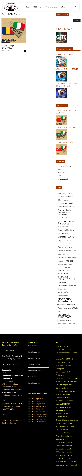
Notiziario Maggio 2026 (37, 406)
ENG (3, 415)
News (59, 176)
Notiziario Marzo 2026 (36, 411)
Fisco (74, 250)
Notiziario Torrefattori (65, 300)
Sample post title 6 (35, 383)
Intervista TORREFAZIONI (66, 278)
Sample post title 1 (35, 352)
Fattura (69, 240)
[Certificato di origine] (68, 61)
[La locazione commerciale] (68, 76)
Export (61, 240)
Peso (58, 311)
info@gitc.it (6, 373)
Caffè (70, 193)
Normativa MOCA (62, 295)
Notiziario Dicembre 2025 (37, 419)
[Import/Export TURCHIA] (68, 149)
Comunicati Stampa (65, 203)
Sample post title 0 (35, 346)
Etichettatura (63, 233)
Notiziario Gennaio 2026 (37, 416)
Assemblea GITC (62, 193)
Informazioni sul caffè (64, 264)
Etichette (61, 237)
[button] (75, 6)
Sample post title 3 (35, 364)
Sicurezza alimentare (64, 316)
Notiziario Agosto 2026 (36, 399)
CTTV (68, 218)
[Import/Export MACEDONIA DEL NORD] (68, 120)
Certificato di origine (65, 54)
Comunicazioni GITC (66, 207)
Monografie (62, 292)
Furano (59, 254)
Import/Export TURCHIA (65, 142)
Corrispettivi (60, 217)
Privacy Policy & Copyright (12, 420)
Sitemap (13, 423)
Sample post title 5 (35, 377)
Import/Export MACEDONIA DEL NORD (66, 112)
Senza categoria (62, 179)
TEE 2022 (71, 323)
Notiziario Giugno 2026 (36, 404)
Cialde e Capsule (62, 200)
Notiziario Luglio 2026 (36, 401)
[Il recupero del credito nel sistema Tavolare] (68, 93)
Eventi (59, 169)
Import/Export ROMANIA (9, 46)
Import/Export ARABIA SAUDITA (68, 127)
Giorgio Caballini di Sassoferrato (67, 257)
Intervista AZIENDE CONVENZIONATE (63, 269)
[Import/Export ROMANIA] (13, 30)
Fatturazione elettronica (64, 244)
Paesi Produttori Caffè (67, 308)
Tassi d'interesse (61, 323)
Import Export (6, 41)
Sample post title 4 (35, 371)
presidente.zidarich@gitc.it (12, 390)
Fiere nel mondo (66, 247)
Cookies (5, 423)
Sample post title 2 (35, 358)
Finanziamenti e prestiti (64, 250)
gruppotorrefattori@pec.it (11, 406)
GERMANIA (66, 254)
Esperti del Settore (65, 230)
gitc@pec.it (6, 404)
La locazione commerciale (67, 69)
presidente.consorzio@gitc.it (12, 395)
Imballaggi (60, 261)
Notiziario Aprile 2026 (36, 409)
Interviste (61, 282)
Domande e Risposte (64, 166)
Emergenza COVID (63, 227)
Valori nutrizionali (62, 327)
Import (69, 261)
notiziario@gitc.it (8, 381)
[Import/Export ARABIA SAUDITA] (68, 135)
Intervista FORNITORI (64, 273)
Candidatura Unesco (65, 197)
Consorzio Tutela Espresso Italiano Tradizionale (64, 212)
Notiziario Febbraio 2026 (37, 414)
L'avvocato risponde (66, 286)
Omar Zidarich (61, 304)
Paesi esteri (71, 304)
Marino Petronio (62, 289)
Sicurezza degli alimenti (66, 320)
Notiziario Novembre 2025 (38, 422)
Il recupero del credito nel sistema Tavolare (67, 85)
